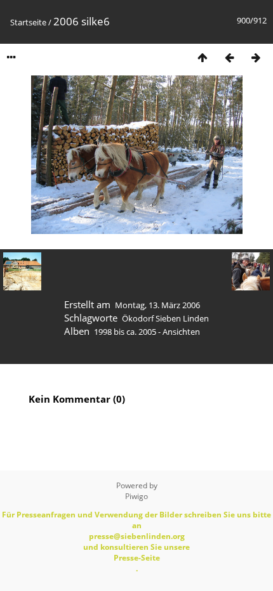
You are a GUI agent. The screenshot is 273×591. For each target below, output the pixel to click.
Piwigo (136, 496)
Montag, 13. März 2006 (157, 305)
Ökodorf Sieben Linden (165, 318)
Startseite (28, 22)
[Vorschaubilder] (202, 57)
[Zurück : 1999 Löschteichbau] (229, 57)
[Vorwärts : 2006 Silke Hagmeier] (256, 57)
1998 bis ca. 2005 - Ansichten (147, 331)
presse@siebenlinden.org (137, 536)
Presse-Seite (137, 557)
